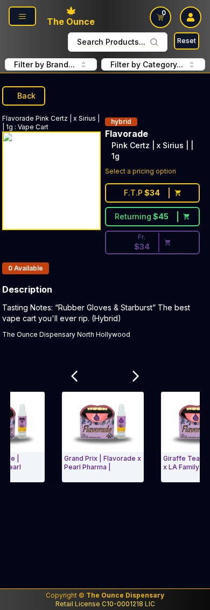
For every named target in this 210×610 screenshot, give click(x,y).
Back (26, 95)
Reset (186, 41)
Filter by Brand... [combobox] (44, 64)
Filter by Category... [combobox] (146, 64)
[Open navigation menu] (22, 16)
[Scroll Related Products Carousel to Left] (74, 376)
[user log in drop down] (190, 17)
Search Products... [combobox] (111, 41)
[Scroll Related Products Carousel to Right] (135, 376)
